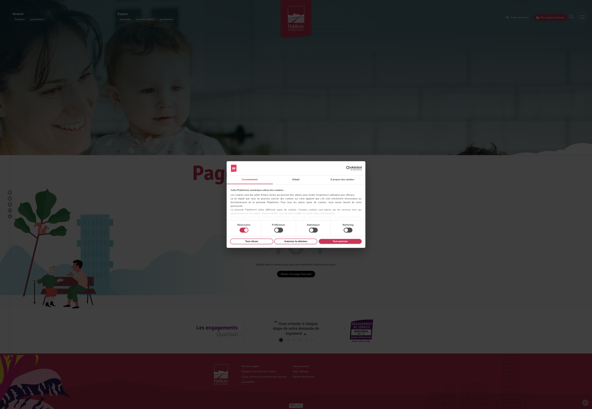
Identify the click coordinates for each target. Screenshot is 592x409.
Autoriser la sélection (295, 241)
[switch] (278, 230)
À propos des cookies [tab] (342, 179)
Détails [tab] (296, 179)
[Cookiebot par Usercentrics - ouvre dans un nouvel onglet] (348, 168)
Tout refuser (251, 241)
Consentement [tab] (250, 179)
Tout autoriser (340, 241)
